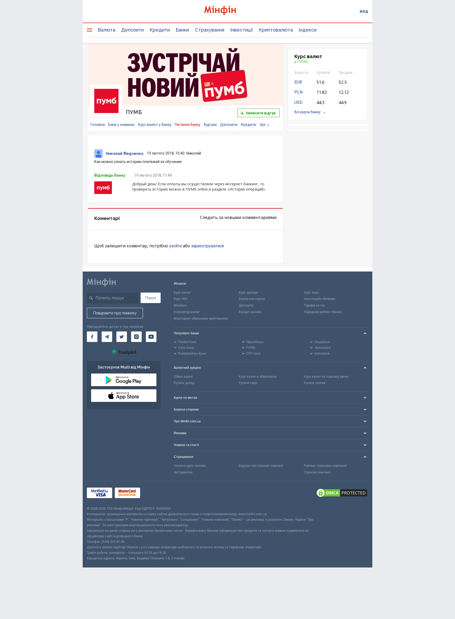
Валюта (106, 30)
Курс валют (182, 292)
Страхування (209, 30)
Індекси (307, 30)
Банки (182, 30)
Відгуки (210, 124)
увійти (175, 245)
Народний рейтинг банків (323, 312)
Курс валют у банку (154, 124)
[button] (271, 54)
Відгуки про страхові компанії (261, 466)
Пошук (150, 298)
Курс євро (311, 292)
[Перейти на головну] (227, 11)
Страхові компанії (317, 472)
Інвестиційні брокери (319, 299)
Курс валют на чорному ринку (326, 376)
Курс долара (248, 292)
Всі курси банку (307, 112)
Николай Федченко (124, 153)
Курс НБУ (181, 299)
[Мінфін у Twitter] (121, 336)
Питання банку (187, 124)
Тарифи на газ (314, 305)
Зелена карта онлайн (190, 466)
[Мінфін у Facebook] (92, 336)
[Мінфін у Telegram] (107, 336)
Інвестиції (241, 30)
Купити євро (248, 383)
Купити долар (184, 383)
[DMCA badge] (341, 494)
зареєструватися (207, 245)
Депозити (132, 30)
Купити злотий (314, 383)
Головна (98, 124)
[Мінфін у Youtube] (151, 336)
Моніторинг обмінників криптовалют (201, 318)
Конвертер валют (187, 312)
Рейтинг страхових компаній (325, 466)
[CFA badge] (154, 494)
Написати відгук (260, 113)
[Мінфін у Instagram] (136, 336)
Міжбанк (180, 305)
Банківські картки (252, 299)
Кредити (160, 30)
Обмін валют (183, 376)
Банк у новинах (121, 124)
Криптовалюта (276, 30)
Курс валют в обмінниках (258, 376)
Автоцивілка (183, 472)
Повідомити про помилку (115, 313)
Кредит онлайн (250, 312)
